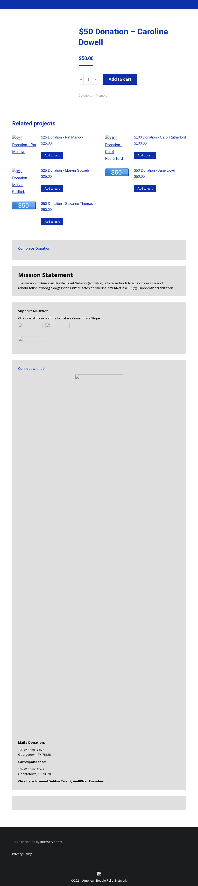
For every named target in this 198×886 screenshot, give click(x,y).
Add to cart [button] (52, 155)
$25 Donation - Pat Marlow (62, 137)
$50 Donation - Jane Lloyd (154, 170)
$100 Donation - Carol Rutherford (160, 137)
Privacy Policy (22, 854)
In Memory (100, 95)
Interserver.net (51, 842)
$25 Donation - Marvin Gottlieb (65, 170)
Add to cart (120, 79)
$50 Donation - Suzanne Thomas (67, 203)
